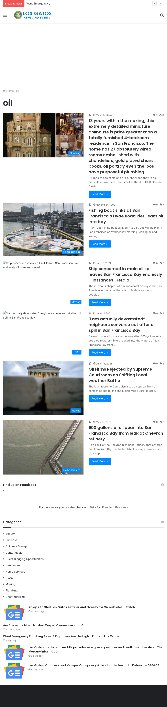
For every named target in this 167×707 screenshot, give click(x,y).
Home (9, 90)
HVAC (9, 577)
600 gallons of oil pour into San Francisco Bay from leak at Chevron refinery (126, 433)
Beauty (10, 533)
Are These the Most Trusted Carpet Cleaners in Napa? (43, 625)
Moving (10, 584)
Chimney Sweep (16, 546)
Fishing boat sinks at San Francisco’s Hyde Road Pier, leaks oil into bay (126, 216)
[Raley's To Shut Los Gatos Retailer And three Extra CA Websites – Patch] (14, 612)
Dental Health (14, 552)
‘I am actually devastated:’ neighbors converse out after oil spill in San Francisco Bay (122, 324)
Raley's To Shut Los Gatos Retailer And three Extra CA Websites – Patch (82, 607)
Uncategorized (15, 596)
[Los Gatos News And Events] (32, 15)
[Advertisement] (83, 57)
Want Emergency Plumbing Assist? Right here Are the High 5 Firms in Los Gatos (77, 3)
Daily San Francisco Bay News (109, 507)
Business (11, 540)
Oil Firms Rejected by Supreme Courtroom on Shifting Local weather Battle (120, 374)
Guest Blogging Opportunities (24, 559)
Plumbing (11, 590)
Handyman (12, 565)
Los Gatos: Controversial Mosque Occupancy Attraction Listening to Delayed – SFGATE (94, 665)
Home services (15, 571)
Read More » (100, 194)
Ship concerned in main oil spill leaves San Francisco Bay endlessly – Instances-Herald (125, 274)
